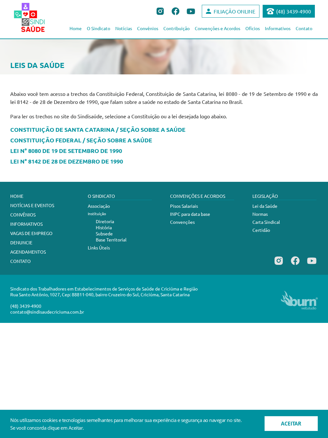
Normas (260, 214)
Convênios (147, 28)
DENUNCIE (21, 242)
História (104, 227)
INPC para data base (190, 214)
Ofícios (252, 28)
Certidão (261, 230)
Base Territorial (111, 239)
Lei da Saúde (264, 206)
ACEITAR (291, 423)
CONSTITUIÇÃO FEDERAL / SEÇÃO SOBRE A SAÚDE (81, 140)
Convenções (182, 222)
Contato (304, 28)
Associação (99, 206)
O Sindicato (98, 28)
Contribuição (176, 28)
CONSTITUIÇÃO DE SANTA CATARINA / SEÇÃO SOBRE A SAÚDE (97, 129)
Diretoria (105, 221)
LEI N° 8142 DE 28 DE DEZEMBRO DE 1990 (66, 161)
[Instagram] (278, 264)
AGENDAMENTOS (28, 252)
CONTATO (20, 261)
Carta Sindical (266, 222)
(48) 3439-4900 (293, 11)
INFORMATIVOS (26, 224)
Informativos (278, 28)
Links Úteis (99, 247)
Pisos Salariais (184, 206)
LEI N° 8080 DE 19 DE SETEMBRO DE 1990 (66, 151)
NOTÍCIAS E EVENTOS (32, 205)
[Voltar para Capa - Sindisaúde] (36, 17)
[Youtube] (312, 264)
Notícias (123, 28)
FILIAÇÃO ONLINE (234, 11)
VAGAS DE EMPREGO (31, 233)
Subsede (104, 233)
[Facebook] (295, 264)
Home (76, 28)
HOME (16, 196)
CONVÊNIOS (23, 214)
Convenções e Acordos (217, 28)
